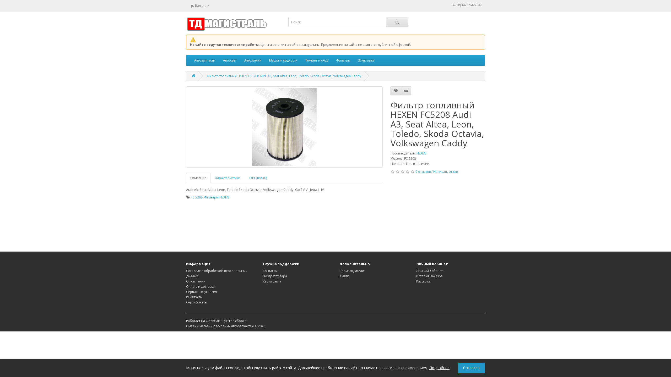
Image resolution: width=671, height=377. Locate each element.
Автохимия (252, 60)
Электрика (366, 60)
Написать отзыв (445, 171)
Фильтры (343, 60)
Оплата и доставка (200, 286)
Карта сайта (272, 281)
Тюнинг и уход (316, 60)
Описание (198, 178)
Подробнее (439, 367)
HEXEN (421, 153)
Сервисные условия (201, 292)
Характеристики (227, 178)
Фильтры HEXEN (216, 197)
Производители (351, 271)
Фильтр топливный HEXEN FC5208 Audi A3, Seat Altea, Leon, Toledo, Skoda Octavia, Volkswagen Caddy (284, 76)
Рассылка (423, 281)
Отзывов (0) (258, 178)
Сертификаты (196, 302)
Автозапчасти (204, 60)
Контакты (270, 271)
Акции (344, 276)
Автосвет (229, 60)
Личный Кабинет (429, 271)
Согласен (471, 367)
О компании (195, 281)
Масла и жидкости (283, 60)
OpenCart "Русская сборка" (227, 321)
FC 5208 (197, 197)
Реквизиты (194, 297)
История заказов (429, 276)
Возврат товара (275, 276)
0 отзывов (423, 171)
